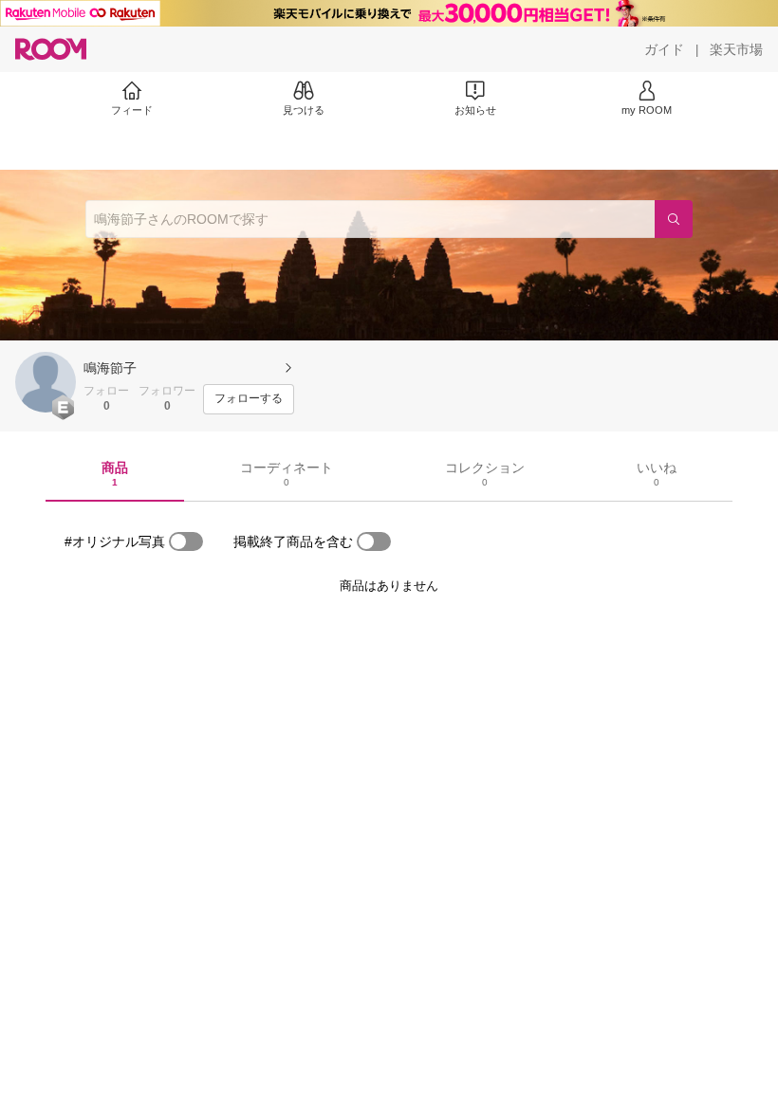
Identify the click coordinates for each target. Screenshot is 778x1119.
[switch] (186, 541)
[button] (45, 382)
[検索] (674, 219)
